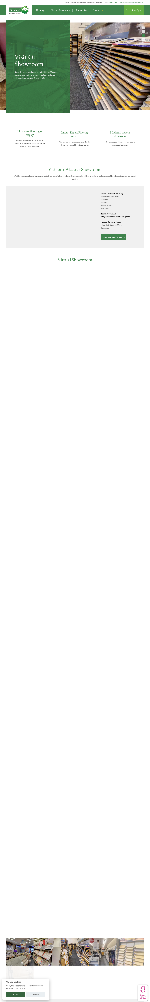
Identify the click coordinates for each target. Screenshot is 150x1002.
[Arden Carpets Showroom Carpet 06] (130, 979)
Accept (15, 994)
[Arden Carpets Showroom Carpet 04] (20, 952)
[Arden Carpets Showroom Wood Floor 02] (130, 952)
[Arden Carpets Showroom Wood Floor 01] (75, 952)
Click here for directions (112, 237)
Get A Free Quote (134, 10)
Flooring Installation (60, 10)
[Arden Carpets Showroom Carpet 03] (75, 979)
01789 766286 (112, 2)
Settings (36, 994)
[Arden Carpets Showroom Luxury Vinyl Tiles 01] (47, 952)
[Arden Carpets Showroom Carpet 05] (102, 979)
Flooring (40, 10)
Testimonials (81, 10)
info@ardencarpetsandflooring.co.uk (131, 2)
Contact (97, 10)
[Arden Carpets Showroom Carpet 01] (102, 952)
